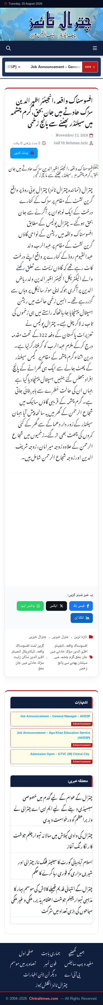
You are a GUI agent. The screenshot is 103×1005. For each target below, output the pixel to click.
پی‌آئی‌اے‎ (72, 974)
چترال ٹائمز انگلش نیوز (52, 984)
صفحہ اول (26, 952)
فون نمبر (50, 963)
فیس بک (79, 606)
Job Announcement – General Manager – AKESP (55, 716)
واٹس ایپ (28, 606)
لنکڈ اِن (79, 618)
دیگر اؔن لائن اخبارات (39, 974)
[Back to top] (9, 1000)
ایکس (53, 606)
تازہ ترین (80, 637)
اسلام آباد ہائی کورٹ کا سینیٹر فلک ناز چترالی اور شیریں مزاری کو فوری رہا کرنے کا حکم (55, 867)
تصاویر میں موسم (23, 963)
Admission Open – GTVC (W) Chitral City (60, 754)
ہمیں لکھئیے (76, 952)
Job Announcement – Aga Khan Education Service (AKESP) (53, 735)
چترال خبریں (37, 637)
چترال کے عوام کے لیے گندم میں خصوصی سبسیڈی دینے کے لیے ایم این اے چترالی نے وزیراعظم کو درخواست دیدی (53, 807)
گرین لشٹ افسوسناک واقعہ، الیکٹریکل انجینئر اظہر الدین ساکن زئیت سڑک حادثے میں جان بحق (28, 657)
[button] (95, 48)
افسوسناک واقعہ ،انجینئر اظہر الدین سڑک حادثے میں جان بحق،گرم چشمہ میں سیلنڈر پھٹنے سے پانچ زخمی (68, 657)
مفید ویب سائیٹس (79, 963)
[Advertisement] (51, 529)
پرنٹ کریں (21, 153)
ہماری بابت (50, 952)
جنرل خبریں (60, 637)
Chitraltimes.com (43, 998)
